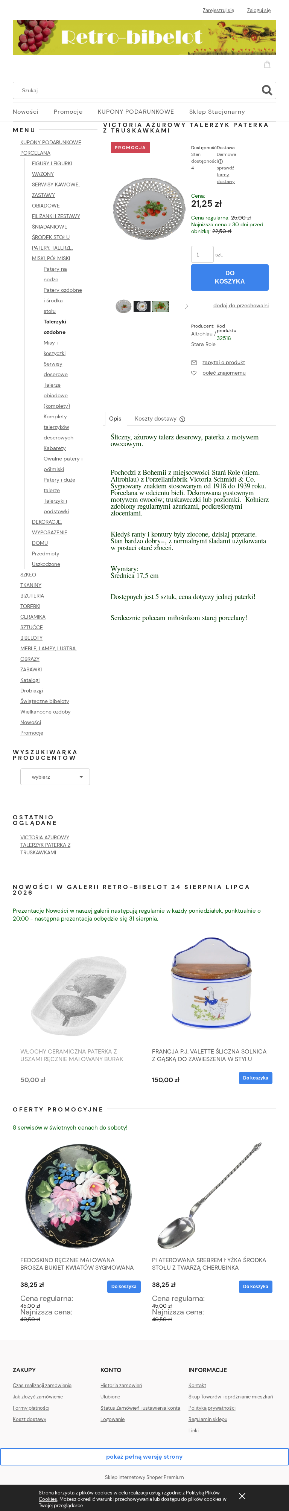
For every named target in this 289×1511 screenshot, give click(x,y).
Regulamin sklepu (208, 1419)
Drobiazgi (31, 690)
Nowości (30, 722)
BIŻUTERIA (32, 595)
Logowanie (112, 1419)
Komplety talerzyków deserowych (58, 427)
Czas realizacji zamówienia (42, 1385)
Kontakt (197, 1385)
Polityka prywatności (212, 1408)
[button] (187, 306)
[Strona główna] (144, 36)
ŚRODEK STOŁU (51, 237)
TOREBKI (30, 606)
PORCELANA (35, 152)
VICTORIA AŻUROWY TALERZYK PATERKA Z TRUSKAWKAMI (45, 845)
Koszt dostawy (29, 1419)
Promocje (31, 732)
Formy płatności (31, 1408)
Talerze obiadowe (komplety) (57, 395)
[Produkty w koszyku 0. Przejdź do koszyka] (268, 63)
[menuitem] (33, 111)
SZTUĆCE (31, 627)
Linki (194, 1430)
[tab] (116, 418)
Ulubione (110, 1397)
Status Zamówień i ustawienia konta (140, 1408)
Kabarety (55, 448)
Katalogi (30, 680)
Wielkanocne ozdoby (45, 711)
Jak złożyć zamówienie (38, 1397)
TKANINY (30, 585)
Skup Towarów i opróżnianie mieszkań (231, 1397)
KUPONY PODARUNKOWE (50, 142)
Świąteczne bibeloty (44, 701)
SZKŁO (28, 574)
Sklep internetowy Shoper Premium (144, 1477)
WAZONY (43, 174)
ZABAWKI (31, 669)
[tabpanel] (189, 534)
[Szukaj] (267, 90)
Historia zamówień (121, 1385)
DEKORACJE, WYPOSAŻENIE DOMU (49, 532)
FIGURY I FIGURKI (52, 163)
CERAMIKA (33, 616)
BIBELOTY (31, 637)
